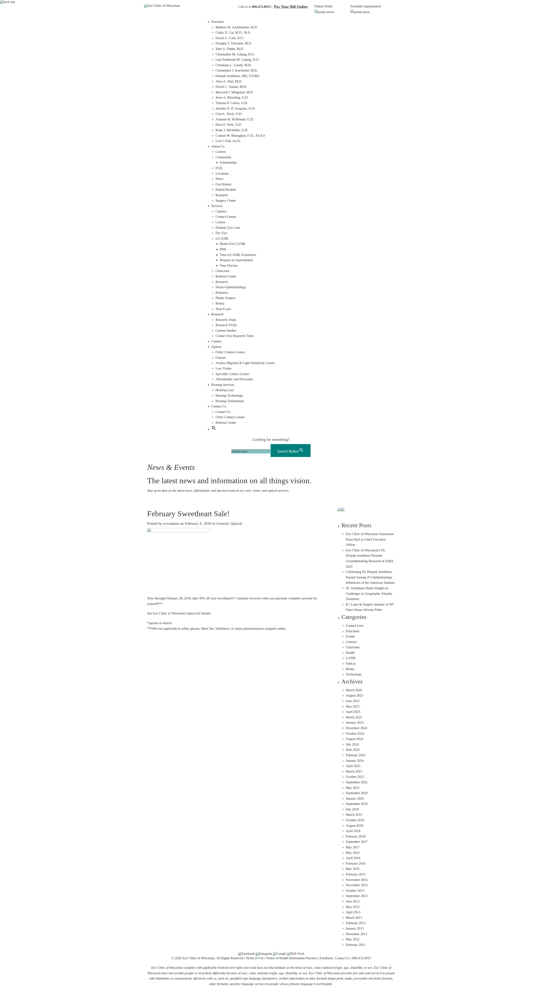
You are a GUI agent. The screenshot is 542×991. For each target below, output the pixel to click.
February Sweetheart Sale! (188, 513)
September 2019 (357, 804)
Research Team (226, 320)
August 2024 (354, 739)
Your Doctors (229, 265)
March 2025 (354, 717)
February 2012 (355, 945)
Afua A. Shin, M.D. (229, 81)
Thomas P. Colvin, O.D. (232, 103)
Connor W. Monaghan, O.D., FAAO (240, 135)
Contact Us (218, 406)
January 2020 (355, 798)
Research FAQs (226, 325)
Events (350, 636)
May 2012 (352, 939)
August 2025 (354, 695)
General (222, 523)
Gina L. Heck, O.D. (229, 114)
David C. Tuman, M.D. (231, 86)
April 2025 (353, 712)
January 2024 (355, 760)
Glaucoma (222, 271)
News (219, 179)
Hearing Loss (225, 390)
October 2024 (355, 733)
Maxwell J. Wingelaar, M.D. (234, 92)
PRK (223, 249)
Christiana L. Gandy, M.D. (234, 65)
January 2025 (355, 722)
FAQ (219, 168)
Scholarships (228, 162)
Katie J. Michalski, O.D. (232, 130)
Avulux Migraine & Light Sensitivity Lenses (245, 363)
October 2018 (355, 820)
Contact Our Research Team (234, 336)
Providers (217, 21)
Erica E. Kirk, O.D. (229, 124)
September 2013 (357, 896)
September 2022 (357, 782)
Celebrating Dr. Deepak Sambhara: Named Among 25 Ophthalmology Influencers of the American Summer (370, 577)
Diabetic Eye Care (228, 227)
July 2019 (352, 809)
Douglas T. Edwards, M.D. (234, 43)
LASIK (351, 658)
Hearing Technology (229, 395)
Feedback (326, 958)
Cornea (220, 222)
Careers (221, 151)
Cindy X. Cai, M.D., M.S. (233, 32)
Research (222, 195)
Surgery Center (226, 200)
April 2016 (353, 858)
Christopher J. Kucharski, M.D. (237, 70)
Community (223, 157)
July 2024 (352, 744)
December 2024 (356, 728)
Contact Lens (355, 625)
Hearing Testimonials (230, 401)
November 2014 (357, 880)
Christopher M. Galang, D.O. (235, 54)
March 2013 (354, 917)
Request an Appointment (236, 260)
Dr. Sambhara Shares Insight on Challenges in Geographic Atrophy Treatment (369, 593)
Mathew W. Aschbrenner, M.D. (237, 27)
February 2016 (355, 863)
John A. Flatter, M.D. (230, 49)
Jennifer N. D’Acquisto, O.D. (235, 108)
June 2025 (352, 701)
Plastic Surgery (226, 298)
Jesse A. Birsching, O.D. (232, 97)
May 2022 (352, 787)
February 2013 (355, 923)
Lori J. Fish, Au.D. (228, 141)
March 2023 (354, 771)
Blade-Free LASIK (233, 244)
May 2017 (352, 847)
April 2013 (353, 912)
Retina (220, 303)
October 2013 (355, 890)
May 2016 (352, 852)
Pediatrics (222, 292)
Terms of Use (255, 958)
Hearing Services (222, 384)
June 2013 (352, 901)
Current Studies (226, 330)
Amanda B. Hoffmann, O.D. (235, 119)
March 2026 (354, 690)
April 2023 (353, 766)
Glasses (221, 357)
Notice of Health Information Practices (291, 958)
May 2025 (352, 706)
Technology (354, 674)
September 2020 (357, 793)
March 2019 (354, 814)
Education (352, 631)
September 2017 (357, 841)
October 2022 (355, 776)
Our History (224, 184)
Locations (222, 173)
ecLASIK (222, 238)
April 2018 (353, 831)
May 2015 (352, 869)
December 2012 (356, 934)
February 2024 (355, 755)
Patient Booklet (226, 189)
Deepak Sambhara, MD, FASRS (237, 76)
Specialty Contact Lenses (232, 374)
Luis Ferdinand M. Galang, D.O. (238, 59)
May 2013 (352, 907)
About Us (217, 146)
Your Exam (223, 309)
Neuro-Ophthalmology (231, 287)
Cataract (221, 211)
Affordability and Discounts (234, 379)
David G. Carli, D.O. (230, 38)
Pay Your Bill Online (291, 6)
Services (217, 206)
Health (350, 652)
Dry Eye (221, 233)
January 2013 (355, 928)
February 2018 (355, 836)
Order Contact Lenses (230, 352)
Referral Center (226, 276)
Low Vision (223, 368)
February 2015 (355, 874)
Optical (216, 347)
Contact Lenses (226, 216)
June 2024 (352, 749)
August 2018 (354, 825)
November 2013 (357, 885)
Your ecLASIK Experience (238, 255)
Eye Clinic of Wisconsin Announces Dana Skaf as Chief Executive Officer (370, 539)
